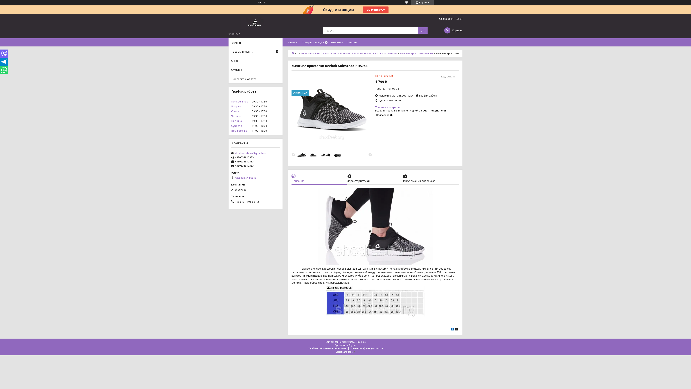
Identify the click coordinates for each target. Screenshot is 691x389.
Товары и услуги (313, 42)
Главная (293, 42)
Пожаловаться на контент (333, 348)
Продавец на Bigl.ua (345, 345)
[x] (456, 329)
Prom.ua (361, 341)
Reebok (392, 53)
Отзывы (236, 69)
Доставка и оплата (243, 79)
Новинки (337, 42)
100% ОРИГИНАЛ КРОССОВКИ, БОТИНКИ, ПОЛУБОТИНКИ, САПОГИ (343, 53)
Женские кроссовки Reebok (416, 53)
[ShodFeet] (255, 23)
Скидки (352, 42)
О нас (234, 60)
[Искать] (423, 30)
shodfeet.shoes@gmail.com (251, 153)
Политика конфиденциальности (366, 348)
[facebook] (452, 329)
